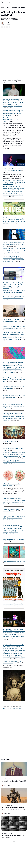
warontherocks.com (8, 533)
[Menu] (26, 2)
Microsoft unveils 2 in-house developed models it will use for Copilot (12, 119)
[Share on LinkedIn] (9, 27)
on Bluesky (18, 708)
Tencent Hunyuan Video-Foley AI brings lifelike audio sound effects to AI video (14, 379)
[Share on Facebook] (2, 27)
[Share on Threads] (7, 27)
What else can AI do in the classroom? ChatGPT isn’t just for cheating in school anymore (14, 292)
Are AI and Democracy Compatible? (13, 539)
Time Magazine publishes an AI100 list (14, 561)
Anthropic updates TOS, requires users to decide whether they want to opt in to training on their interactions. (14, 250)
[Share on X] (5, 27)
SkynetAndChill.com (9, 708)
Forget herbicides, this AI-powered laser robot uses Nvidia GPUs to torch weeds (14, 406)
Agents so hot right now (10, 441)
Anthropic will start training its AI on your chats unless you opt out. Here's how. (14, 244)
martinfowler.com (8, 519)
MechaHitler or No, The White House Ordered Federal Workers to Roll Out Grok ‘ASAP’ (14, 462)
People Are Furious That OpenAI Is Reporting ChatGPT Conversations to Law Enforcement (14, 182)
